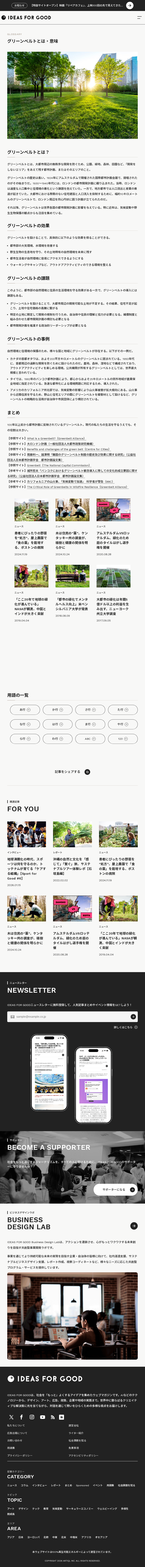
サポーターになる (114, 1189)
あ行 (22, 709)
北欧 (46, 1537)
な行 (22, 724)
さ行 (88, 709)
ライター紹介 (76, 1433)
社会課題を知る (77, 1440)
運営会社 (74, 1425)
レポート (56, 1485)
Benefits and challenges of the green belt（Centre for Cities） (69, 449)
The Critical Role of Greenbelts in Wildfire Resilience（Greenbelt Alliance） (78, 487)
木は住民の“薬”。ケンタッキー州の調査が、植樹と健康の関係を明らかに (25, 938)
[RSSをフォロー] (52, 1417)
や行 (120, 724)
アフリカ (86, 1537)
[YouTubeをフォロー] (43, 1417)
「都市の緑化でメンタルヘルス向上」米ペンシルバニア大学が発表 (72, 604)
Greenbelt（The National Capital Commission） (59, 465)
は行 (55, 724)
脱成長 (11, 1514)
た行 (120, 709)
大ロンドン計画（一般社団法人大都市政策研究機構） (61, 444)
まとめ (68, 1485)
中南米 (73, 1537)
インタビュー (39, 1485)
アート (10, 1508)
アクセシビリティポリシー (83, 1455)
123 (120, 738)
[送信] (133, 1016)
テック (36, 1508)
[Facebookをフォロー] (21, 1417)
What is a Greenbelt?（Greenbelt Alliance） (56, 438)
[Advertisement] (72, 658)
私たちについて (16, 1425)
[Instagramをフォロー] (31, 1417)
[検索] (139, 17)
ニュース (12, 1485)
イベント (98, 1485)
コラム (24, 1485)
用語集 (11, 1448)
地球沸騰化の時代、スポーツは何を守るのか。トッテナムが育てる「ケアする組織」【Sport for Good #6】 (26, 868)
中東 (54, 1537)
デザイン (23, 1508)
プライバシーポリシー (20, 1455)
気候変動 (57, 1508)
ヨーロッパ (33, 1537)
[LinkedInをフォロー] (61, 1417)
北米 (63, 1537)
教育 (46, 1508)
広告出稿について (17, 1433)
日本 (20, 1537)
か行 (55, 709)
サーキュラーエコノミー (79, 1508)
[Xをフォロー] (11, 1417)
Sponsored (82, 1485)
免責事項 (74, 1448)
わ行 (55, 738)
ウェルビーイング (107, 1508)
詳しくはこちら (123, 1027)
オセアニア (101, 1537)
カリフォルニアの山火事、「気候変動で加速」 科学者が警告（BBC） (71, 481)
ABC (88, 738)
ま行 (88, 724)
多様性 (124, 1508)
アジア (10, 1537)
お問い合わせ (14, 1440)
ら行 (22, 738)
